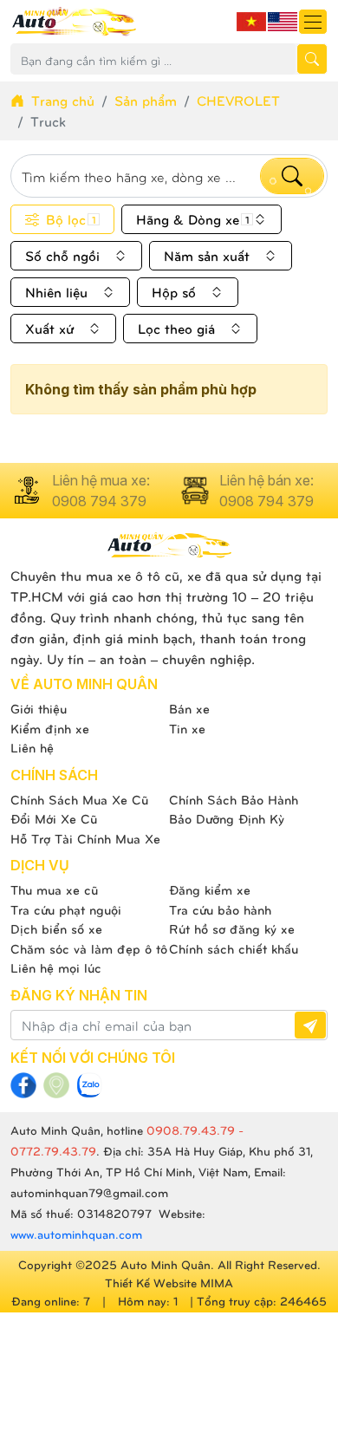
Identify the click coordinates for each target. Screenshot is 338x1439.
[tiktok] (89, 1085)
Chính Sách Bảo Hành (233, 799)
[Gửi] (310, 1025)
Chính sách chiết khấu (233, 948)
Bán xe (189, 708)
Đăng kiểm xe (209, 889)
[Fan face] (23, 1085)
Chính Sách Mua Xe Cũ (79, 799)
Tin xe (187, 728)
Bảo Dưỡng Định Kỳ (226, 818)
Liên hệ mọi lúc (55, 967)
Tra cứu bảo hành (220, 909)
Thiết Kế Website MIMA (169, 1282)
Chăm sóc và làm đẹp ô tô (88, 948)
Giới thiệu (38, 708)
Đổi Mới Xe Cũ (53, 818)
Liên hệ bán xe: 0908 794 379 (266, 491)
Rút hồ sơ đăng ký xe (232, 928)
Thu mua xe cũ (54, 889)
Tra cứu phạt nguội (65, 909)
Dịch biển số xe (56, 928)
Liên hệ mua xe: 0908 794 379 (101, 491)
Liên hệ (32, 747)
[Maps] (56, 1085)
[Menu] (313, 22)
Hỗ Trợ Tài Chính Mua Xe (85, 838)
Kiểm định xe (49, 728)
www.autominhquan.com (76, 1234)
